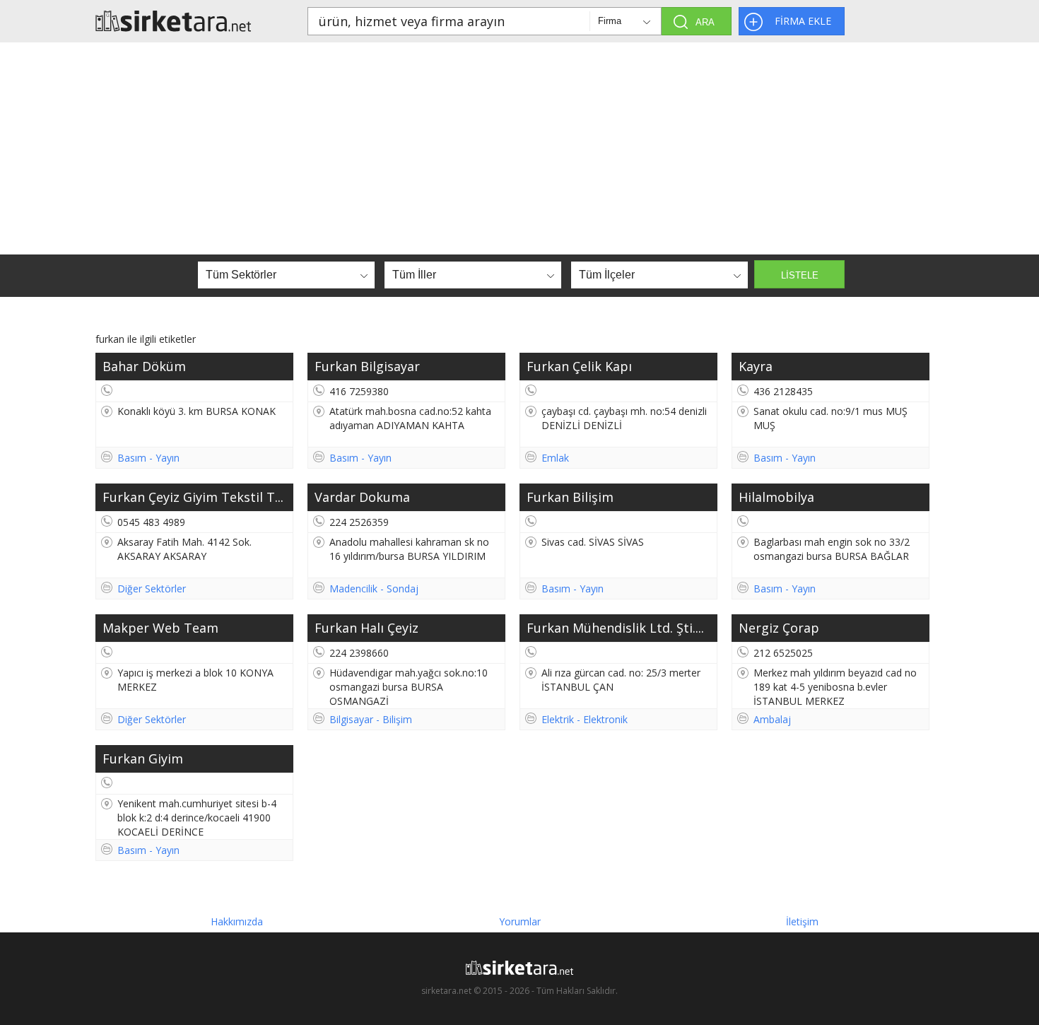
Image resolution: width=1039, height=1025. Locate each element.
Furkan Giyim (142, 758)
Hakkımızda (237, 921)
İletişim (802, 921)
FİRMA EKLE (803, 21)
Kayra (756, 366)
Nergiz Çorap (779, 627)
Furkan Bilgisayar (367, 366)
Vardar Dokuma (362, 496)
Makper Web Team (160, 627)
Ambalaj (772, 719)
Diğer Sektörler (151, 588)
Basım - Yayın (148, 457)
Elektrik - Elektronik (584, 719)
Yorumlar (520, 921)
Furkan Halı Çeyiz (366, 627)
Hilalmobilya (776, 496)
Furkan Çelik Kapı (579, 366)
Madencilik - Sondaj (373, 588)
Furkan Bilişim (570, 496)
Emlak (555, 457)
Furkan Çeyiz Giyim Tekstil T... (192, 496)
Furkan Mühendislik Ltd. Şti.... (615, 627)
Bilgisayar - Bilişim (370, 719)
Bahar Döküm (144, 366)
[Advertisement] (519, 148)
